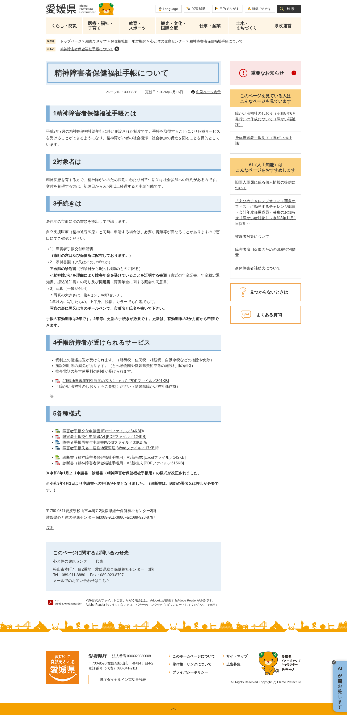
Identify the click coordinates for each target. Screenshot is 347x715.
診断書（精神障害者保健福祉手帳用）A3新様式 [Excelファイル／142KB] (124, 457)
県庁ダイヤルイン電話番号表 (123, 679)
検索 (291, 9)
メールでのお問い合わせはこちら (81, 581)
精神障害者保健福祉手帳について (86, 49)
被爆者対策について (252, 237)
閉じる (334, 662)
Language (170, 9)
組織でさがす (262, 9)
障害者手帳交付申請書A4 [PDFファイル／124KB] (104, 437)
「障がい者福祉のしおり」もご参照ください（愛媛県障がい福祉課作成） (117, 386)
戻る (50, 528)
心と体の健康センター (168, 41)
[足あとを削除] (116, 48)
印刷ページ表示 (208, 92)
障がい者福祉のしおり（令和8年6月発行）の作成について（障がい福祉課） (265, 119)
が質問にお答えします (340, 686)
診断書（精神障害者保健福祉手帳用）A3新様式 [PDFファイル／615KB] (123, 463)
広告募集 (233, 664)
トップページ (70, 41)
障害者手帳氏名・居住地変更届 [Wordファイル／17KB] (109, 448)
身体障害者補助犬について (257, 268)
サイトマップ (237, 656)
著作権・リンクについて (192, 664)
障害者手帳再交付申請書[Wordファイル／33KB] (103, 442)
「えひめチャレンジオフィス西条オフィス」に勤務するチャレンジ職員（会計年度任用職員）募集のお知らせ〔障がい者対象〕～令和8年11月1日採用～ (265, 212)
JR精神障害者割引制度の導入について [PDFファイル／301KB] (116, 381)
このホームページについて (194, 656)
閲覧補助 (199, 9)
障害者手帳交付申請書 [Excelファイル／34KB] (102, 431)
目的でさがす (229, 9)
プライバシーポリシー (190, 672)
